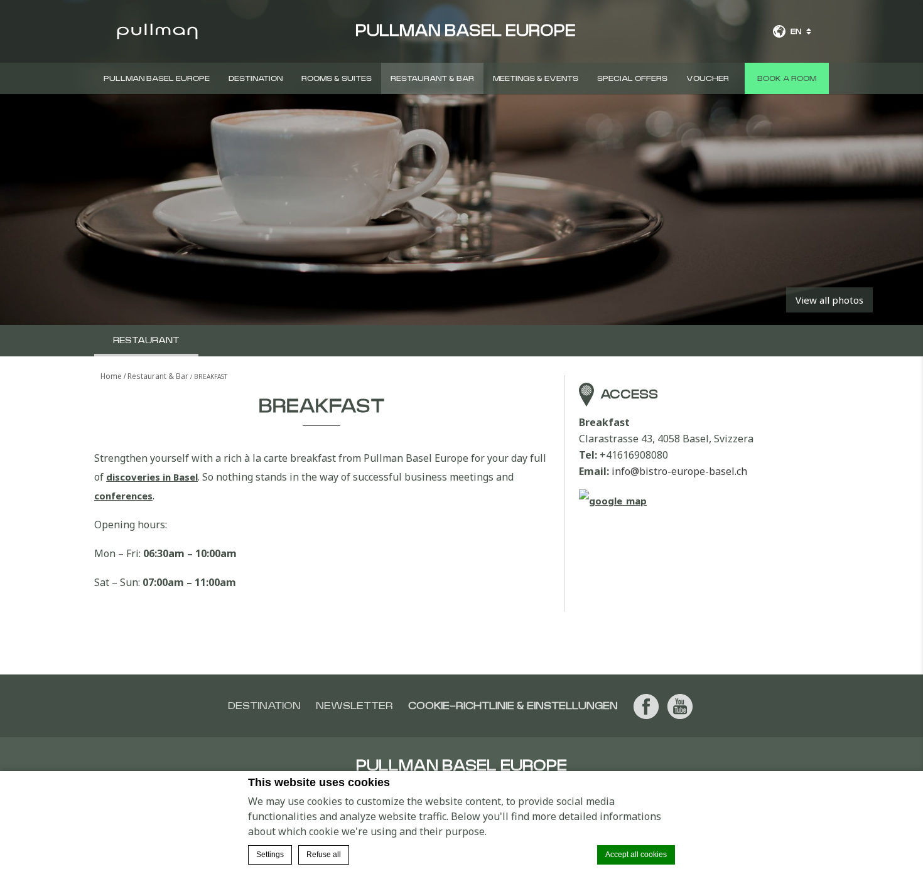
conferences (123, 495)
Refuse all (323, 854)
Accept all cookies (636, 854)
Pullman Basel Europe (157, 78)
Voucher (707, 78)
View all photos (829, 300)
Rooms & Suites (336, 78)
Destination (256, 78)
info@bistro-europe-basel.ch (679, 471)
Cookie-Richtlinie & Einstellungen (513, 706)
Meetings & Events (535, 78)
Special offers (632, 78)
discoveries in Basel (152, 477)
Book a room (786, 78)
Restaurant (146, 340)
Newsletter (354, 706)
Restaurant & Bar (432, 78)
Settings (270, 854)
